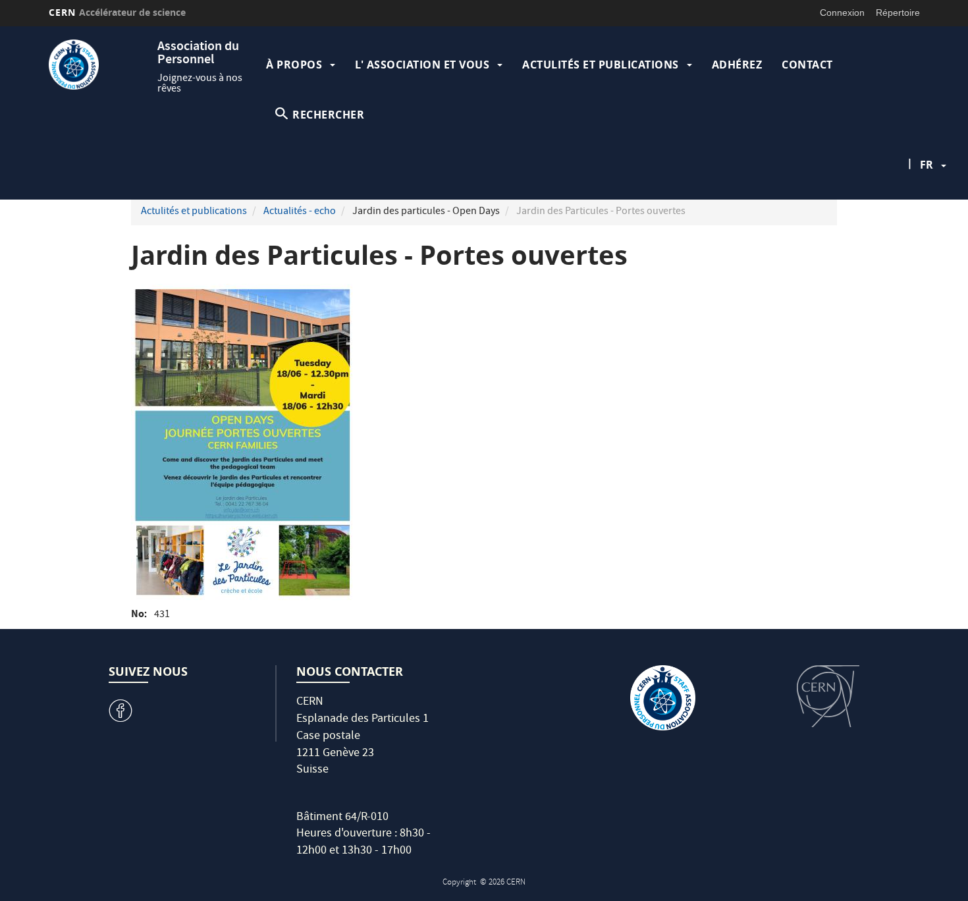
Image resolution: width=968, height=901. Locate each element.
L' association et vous (422, 64)
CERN (117, 12)
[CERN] (828, 696)
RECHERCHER (328, 114)
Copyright (460, 883)
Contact (807, 64)
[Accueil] (100, 65)
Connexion (842, 12)
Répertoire (898, 12)
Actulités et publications (600, 64)
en (928, 207)
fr (926, 164)
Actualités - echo (299, 212)
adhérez (737, 64)
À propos (294, 64)
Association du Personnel (198, 53)
